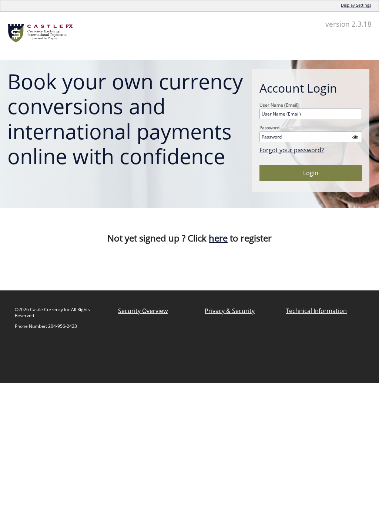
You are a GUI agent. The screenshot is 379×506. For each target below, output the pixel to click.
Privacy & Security (230, 311)
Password (269, 127)
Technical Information (316, 311)
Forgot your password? (291, 150)
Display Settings (356, 5)
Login (310, 173)
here (218, 238)
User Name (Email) (279, 105)
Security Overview (143, 311)
